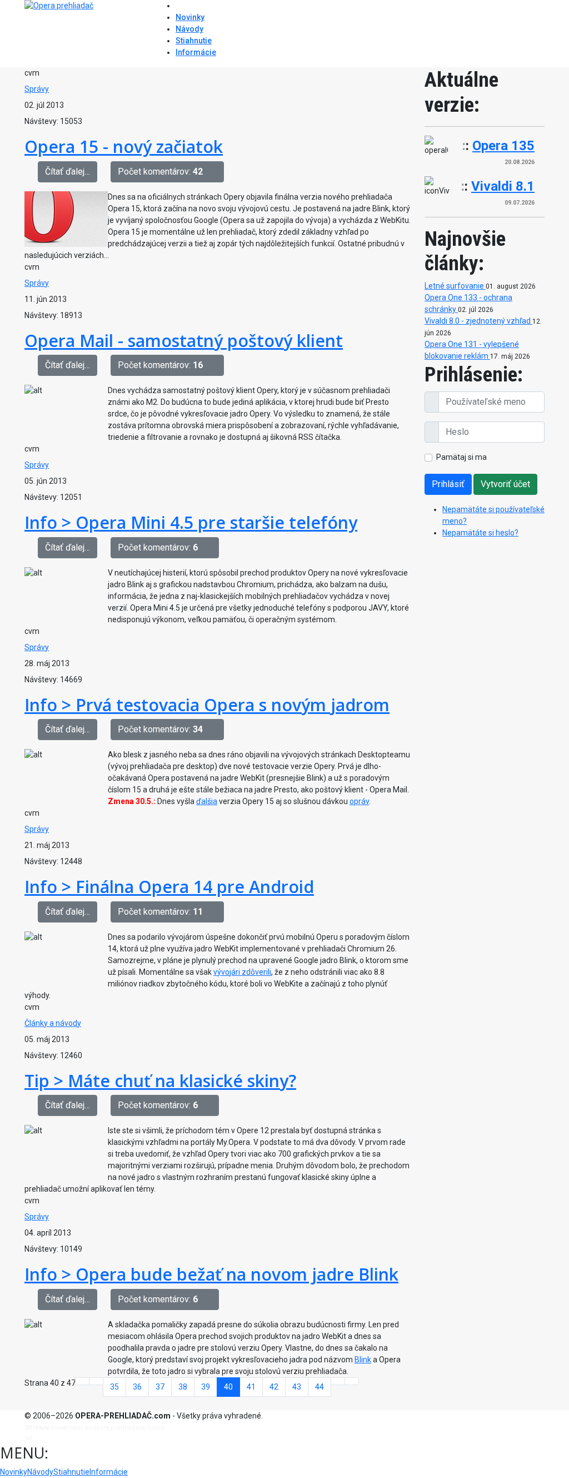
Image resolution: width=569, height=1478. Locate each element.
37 (160, 1386)
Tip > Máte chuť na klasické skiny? (160, 1080)
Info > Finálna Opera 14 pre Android (169, 886)
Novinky (190, 17)
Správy (36, 89)
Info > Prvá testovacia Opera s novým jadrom (207, 704)
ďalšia (206, 801)
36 (137, 1386)
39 (205, 1386)
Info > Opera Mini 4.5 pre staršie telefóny (190, 522)
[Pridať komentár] (216, 171)
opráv (359, 801)
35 (114, 1386)
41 (251, 1386)
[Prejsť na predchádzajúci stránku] (96, 1381)
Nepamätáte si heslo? (480, 532)
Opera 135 (503, 145)
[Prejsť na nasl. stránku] (338, 1381)
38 (182, 1386)
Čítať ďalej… (67, 171)
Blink (363, 1359)
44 (319, 1386)
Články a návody (52, 1023)
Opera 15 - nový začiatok (123, 146)
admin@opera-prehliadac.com (80, 1438)
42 (273, 1386)
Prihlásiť (448, 484)
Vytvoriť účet (505, 484)
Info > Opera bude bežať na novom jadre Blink (211, 1274)
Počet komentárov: (160, 171)
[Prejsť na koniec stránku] (352, 1381)
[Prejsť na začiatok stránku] (82, 1381)
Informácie (196, 52)
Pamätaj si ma (461, 457)
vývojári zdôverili (242, 972)
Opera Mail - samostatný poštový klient (183, 340)
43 (296, 1386)
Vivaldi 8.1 (503, 186)
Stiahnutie (194, 40)
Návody (189, 28)
